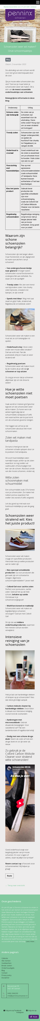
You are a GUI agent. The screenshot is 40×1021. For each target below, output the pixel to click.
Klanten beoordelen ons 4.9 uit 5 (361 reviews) (20, 7)
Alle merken (6, 961)
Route (9, 876)
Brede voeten (7, 965)
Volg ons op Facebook (13, 1010)
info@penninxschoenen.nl (17, 996)
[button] (37, 2)
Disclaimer (5, 978)
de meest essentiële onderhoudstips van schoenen (19, 90)
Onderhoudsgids (8, 968)
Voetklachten (6, 963)
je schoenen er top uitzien (17, 370)
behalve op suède (20, 594)
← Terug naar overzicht (15, 885)
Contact (4, 973)
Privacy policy (6, 975)
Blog (3, 970)
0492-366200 (12, 993)
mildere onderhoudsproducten (15, 623)
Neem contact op (13, 863)
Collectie (5, 958)
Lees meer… (31, 941)
